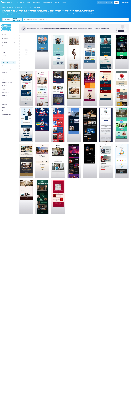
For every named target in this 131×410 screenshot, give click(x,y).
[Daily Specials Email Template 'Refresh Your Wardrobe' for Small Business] (74, 52)
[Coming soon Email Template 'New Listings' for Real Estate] (26, 161)
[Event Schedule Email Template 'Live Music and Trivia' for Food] (106, 88)
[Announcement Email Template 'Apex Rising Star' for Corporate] (106, 124)
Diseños (7, 19)
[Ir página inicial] (6, 2)
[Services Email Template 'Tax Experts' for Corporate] (106, 161)
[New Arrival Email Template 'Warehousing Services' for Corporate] (58, 88)
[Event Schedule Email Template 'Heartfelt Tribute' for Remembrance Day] (122, 88)
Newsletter (19, 7)
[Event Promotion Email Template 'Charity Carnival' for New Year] (122, 124)
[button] (14, 34)
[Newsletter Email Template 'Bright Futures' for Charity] (26, 88)
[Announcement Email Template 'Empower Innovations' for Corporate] (58, 52)
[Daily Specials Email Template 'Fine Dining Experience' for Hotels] (42, 161)
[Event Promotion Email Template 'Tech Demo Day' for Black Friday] (122, 52)
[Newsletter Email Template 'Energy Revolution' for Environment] (74, 124)
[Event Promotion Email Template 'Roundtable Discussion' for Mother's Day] (42, 88)
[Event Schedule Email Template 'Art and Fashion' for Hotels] (42, 197)
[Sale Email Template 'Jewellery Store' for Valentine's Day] (58, 197)
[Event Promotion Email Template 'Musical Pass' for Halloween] (74, 161)
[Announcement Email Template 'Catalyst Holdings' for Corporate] (106, 52)
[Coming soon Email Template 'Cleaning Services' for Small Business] (122, 161)
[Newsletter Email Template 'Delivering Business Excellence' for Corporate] (26, 124)
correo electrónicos (16, 19)
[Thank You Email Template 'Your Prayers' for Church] (26, 197)
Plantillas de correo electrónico (8, 7)
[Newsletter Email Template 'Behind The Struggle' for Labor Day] (90, 52)
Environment (28, 7)
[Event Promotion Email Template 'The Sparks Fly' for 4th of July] (42, 124)
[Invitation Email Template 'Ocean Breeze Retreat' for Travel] (58, 161)
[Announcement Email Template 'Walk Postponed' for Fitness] (42, 52)
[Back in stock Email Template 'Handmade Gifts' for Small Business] (74, 88)
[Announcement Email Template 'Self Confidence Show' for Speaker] (90, 161)
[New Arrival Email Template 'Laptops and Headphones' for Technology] (90, 124)
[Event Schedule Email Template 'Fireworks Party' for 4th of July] (58, 124)
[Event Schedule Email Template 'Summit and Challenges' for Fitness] (90, 88)
